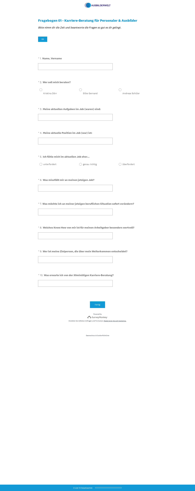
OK (42, 39)
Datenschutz (90, 335)
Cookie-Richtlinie (103, 335)
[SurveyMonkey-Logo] (97, 317)
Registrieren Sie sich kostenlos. (115, 321)
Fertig (97, 304)
